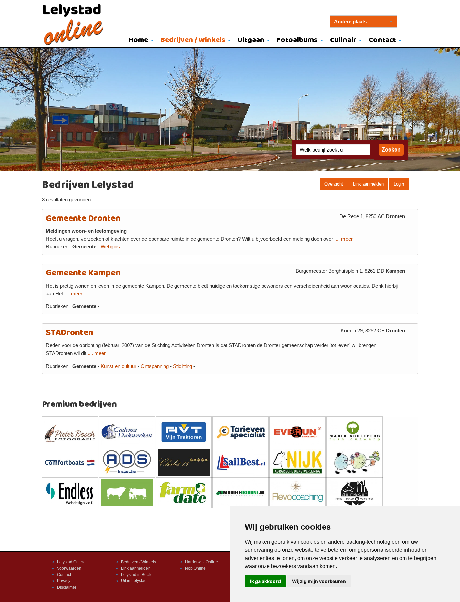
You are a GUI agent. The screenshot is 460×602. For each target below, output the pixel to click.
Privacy (63, 580)
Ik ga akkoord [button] (265, 581)
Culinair (343, 40)
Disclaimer (66, 587)
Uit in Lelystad (134, 580)
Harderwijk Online (201, 562)
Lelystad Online (71, 562)
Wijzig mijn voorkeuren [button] (319, 581)
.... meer (343, 239)
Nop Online (195, 568)
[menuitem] (140, 40)
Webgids (110, 246)
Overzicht (333, 184)
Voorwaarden (69, 568)
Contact (382, 40)
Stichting (182, 366)
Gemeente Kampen (83, 273)
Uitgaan (251, 40)
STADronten (69, 333)
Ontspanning (155, 366)
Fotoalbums (297, 40)
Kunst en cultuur (118, 366)
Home (138, 40)
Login (399, 184)
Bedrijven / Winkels (193, 40)
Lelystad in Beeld (137, 574)
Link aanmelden (368, 184)
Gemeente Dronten (83, 219)
